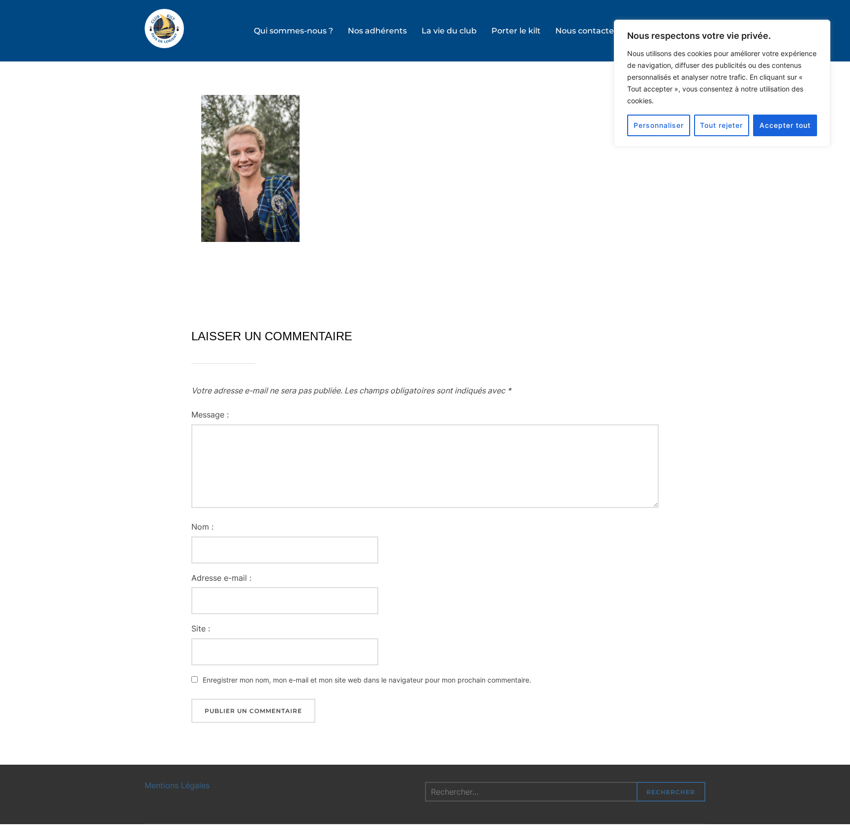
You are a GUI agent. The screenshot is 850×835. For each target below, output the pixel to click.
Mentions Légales (177, 785)
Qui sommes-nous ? (293, 30)
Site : (200, 628)
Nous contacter (586, 30)
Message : (210, 414)
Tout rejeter (721, 125)
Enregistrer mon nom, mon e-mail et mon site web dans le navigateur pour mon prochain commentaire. (367, 680)
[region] (722, 83)
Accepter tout (785, 125)
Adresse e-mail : (221, 578)
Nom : (202, 527)
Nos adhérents (377, 30)
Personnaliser (659, 125)
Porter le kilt (516, 30)
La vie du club (449, 30)
